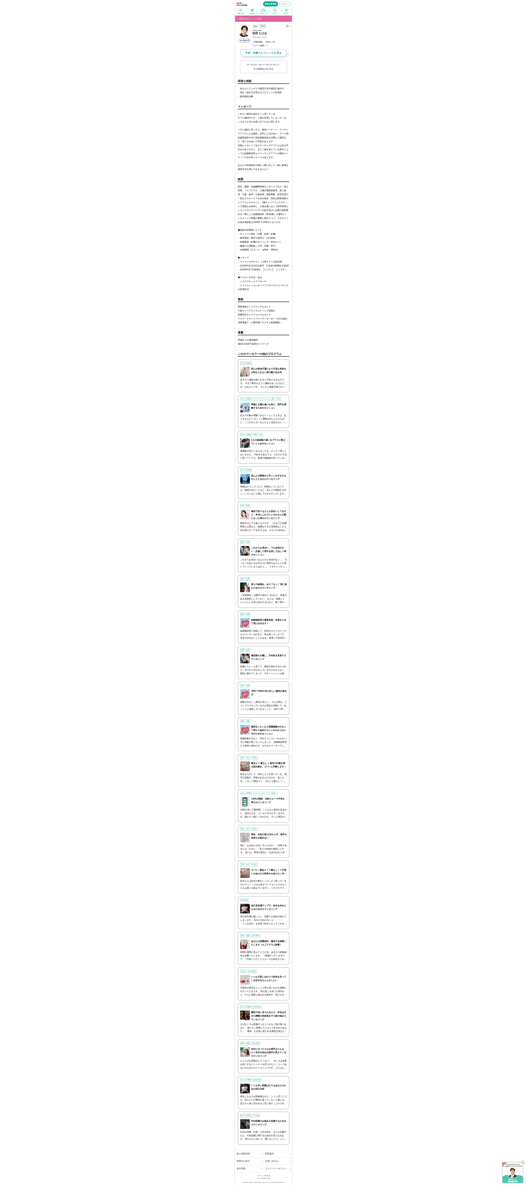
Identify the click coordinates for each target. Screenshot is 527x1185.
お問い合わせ (271, 1161)
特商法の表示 (243, 1161)
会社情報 (241, 1168)
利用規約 (269, 1153)
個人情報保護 (243, 1153)
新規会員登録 (270, 4)
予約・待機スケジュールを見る (263, 52)
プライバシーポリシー (276, 1168)
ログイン (285, 4)
